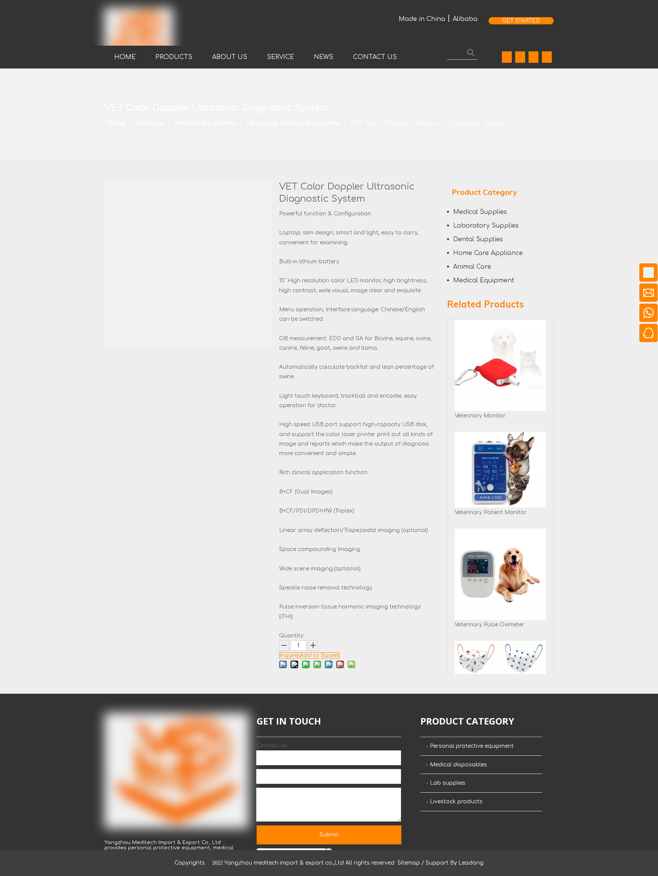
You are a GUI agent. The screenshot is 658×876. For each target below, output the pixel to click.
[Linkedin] (520, 57)
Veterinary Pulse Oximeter (489, 625)
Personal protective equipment (472, 746)
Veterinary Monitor (480, 416)
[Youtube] (533, 57)
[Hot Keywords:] (471, 52)
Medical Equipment (483, 280)
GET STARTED (521, 21)
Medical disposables (458, 765)
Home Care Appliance (488, 253)
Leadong (471, 863)
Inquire (288, 655)
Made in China (422, 19)
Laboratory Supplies (486, 225)
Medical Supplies (480, 212)
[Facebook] (507, 57)
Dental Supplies (478, 239)
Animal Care (472, 266)
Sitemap (409, 863)
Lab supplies (447, 783)
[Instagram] (547, 57)
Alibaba (465, 19)
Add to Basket (319, 655)
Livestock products (456, 801)
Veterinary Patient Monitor (491, 512)
